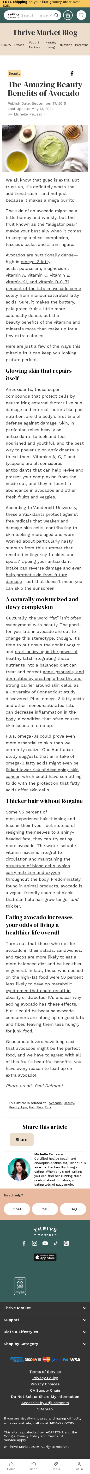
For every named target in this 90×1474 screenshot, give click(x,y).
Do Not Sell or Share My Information (45, 1397)
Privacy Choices (45, 1384)
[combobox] (32, 15)
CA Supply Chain (45, 1390)
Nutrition (66, 45)
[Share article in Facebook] (75, 73)
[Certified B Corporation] (26, 1286)
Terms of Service (45, 1372)
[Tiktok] (55, 1243)
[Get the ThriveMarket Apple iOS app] (45, 1257)
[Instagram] (34, 1243)
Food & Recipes (34, 45)
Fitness (19, 45)
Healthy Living (51, 45)
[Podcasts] (66, 1243)
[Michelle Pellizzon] (19, 1169)
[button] (81, 15)
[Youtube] (45, 1243)
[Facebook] (24, 1243)
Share (22, 1139)
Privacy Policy (45, 1378)
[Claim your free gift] (68, 15)
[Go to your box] (81, 15)
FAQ (73, 1209)
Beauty (6, 45)
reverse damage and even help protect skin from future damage (44, 574)
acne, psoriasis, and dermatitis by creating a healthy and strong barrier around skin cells (45, 678)
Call (45, 1209)
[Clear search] (57, 15)
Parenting (82, 45)
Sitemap (45, 1409)
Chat (17, 1209)
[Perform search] (12, 15)
